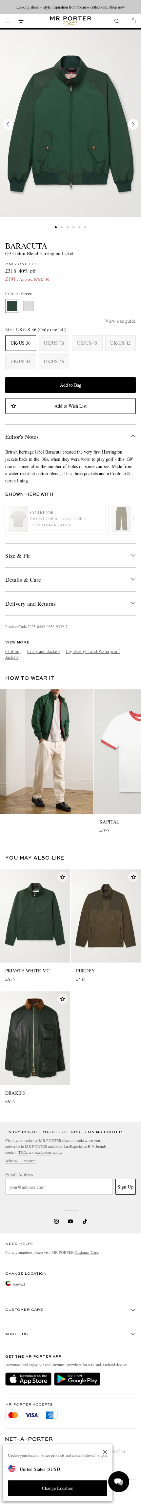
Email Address (19, 1175)
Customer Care (86, 1252)
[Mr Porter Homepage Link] (70, 21)
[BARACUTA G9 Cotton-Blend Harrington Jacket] (70, 123)
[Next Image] (133, 124)
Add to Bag (70, 385)
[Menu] (7, 21)
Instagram (56, 1221)
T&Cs (23, 1152)
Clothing (13, 651)
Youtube (70, 1221)
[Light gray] (28, 306)
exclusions (43, 1152)
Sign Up (125, 1187)
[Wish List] (21, 22)
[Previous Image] (8, 124)
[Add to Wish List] (62, 877)
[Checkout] (130, 22)
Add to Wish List (70, 406)
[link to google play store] (77, 1379)
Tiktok (85, 1221)
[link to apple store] (28, 1379)
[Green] (12, 306)
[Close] (105, 1452)
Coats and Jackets (43, 651)
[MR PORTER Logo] (29, 1439)
